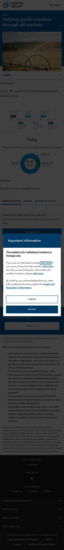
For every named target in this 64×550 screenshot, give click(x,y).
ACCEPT (32, 309)
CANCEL (32, 299)
